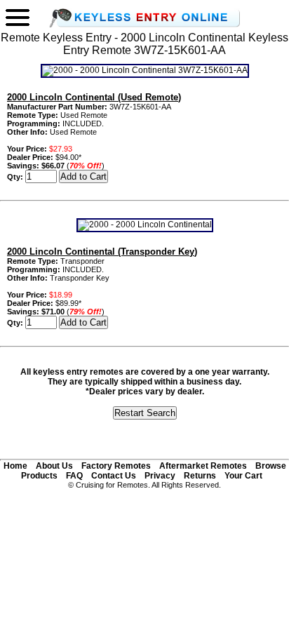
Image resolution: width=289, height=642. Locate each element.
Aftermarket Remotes (203, 466)
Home (15, 466)
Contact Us (113, 476)
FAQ (74, 476)
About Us (54, 466)
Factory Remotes (116, 466)
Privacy (159, 476)
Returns (200, 476)
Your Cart (243, 476)
